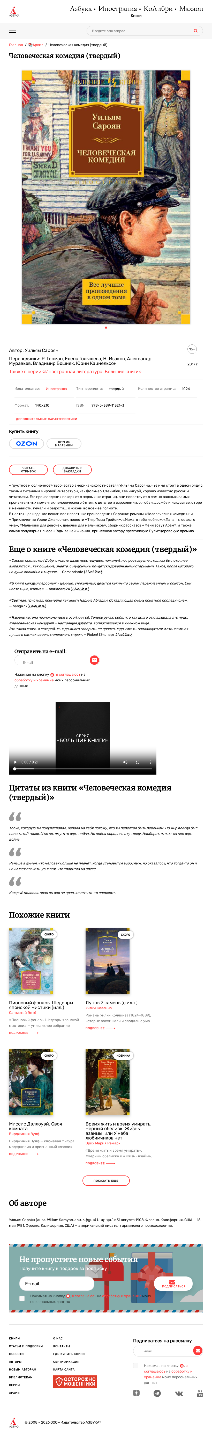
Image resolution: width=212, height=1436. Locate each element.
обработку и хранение (34, 680)
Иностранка (117, 9)
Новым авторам (22, 1369)
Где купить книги (69, 1354)
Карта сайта (64, 1369)
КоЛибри (157, 9)
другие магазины (64, 443)
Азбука (81, 9)
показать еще (106, 1180)
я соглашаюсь (68, 674)
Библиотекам (21, 1377)
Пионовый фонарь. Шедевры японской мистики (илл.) (41, 1005)
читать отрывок (28, 469)
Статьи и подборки (26, 1346)
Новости (16, 1354)
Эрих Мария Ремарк (103, 1143)
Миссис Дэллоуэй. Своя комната (35, 1126)
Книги (136, 16)
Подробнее (18, 1033)
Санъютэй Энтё (22, 1013)
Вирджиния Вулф (24, 1134)
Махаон (191, 9)
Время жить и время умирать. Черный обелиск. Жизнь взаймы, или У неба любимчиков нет (119, 1131)
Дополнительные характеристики (46, 419)
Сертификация (66, 1361)
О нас (58, 1338)
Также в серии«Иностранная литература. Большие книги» (75, 371)
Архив (14, 1393)
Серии (14, 1385)
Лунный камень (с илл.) (112, 1002)
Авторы (15, 1361)
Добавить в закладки (72, 469)
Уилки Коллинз (99, 1008)
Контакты (61, 1346)
